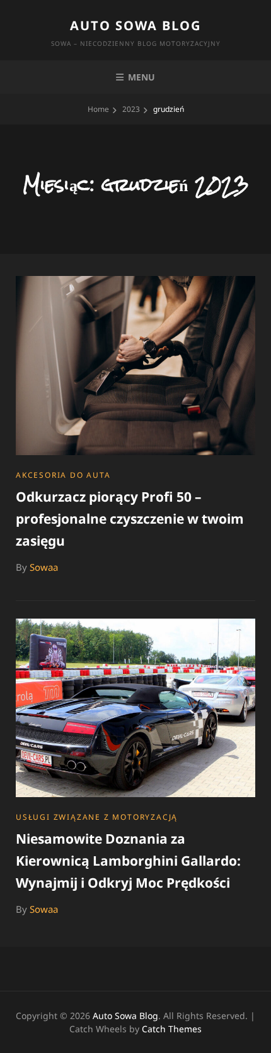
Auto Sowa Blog (135, 25)
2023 (131, 109)
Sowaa (44, 567)
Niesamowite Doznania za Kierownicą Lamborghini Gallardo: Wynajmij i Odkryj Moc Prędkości (128, 860)
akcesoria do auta (63, 475)
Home (98, 109)
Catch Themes (172, 1029)
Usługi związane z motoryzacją (97, 817)
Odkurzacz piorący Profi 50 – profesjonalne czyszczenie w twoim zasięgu (130, 518)
